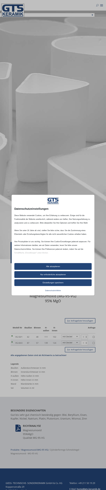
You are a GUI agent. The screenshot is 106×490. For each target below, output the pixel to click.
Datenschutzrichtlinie (53, 291)
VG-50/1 (18, 337)
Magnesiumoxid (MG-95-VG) (34, 449)
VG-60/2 (18, 343)
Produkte (15, 449)
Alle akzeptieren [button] (53, 266)
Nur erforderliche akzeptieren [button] (53, 274)
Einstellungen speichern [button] (53, 282)
